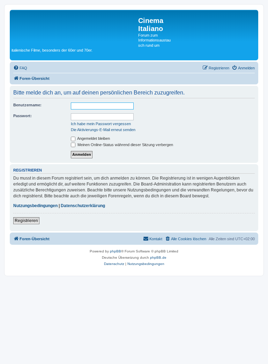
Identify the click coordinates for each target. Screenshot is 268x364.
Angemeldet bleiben (93, 138)
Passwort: (22, 116)
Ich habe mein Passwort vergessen (101, 124)
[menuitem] (20, 68)
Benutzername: (27, 105)
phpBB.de (158, 257)
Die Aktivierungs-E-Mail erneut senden (103, 130)
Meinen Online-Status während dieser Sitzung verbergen (124, 145)
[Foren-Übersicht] (75, 28)
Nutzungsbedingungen (35, 205)
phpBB (115, 251)
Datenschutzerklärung (83, 205)
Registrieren (26, 220)
